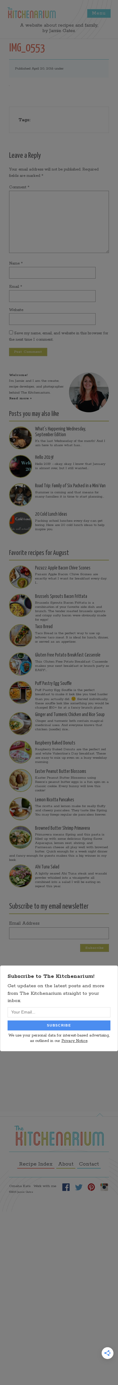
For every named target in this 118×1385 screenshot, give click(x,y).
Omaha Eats (20, 1186)
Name (16, 263)
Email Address (24, 923)
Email (15, 286)
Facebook (66, 1187)
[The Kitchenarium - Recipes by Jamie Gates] (31, 12)
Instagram (104, 1187)
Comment (19, 187)
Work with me (45, 1186)
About (66, 1164)
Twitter (79, 1187)
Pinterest (91, 1187)
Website (16, 310)
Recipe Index (36, 1164)
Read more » (20, 398)
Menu (99, 13)
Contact (89, 1164)
